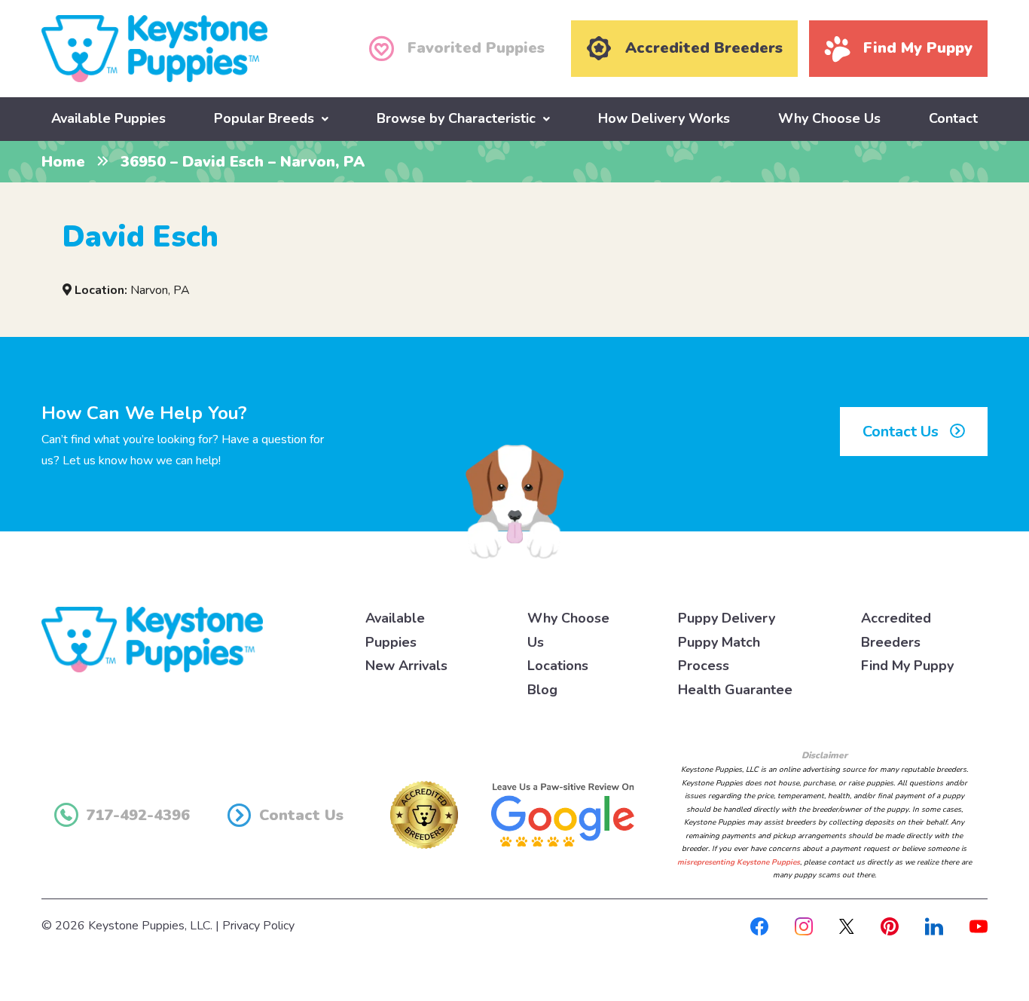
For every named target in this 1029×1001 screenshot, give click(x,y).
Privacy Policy (258, 925)
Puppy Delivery (726, 618)
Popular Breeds (264, 118)
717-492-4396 (138, 815)
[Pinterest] (890, 925)
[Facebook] (759, 925)
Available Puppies (108, 118)
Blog (542, 690)
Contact (953, 118)
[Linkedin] (934, 925)
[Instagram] (804, 925)
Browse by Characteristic (456, 118)
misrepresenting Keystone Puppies (738, 862)
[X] (846, 925)
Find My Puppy (907, 666)
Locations (557, 666)
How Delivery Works (664, 118)
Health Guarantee (735, 690)
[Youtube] (978, 925)
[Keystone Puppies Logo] (152, 639)
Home (63, 162)
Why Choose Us (829, 118)
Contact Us (902, 431)
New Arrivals (406, 666)
